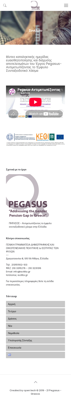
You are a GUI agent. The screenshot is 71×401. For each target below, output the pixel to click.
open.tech (30, 390)
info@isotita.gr (21, 271)
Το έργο (12, 311)
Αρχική (11, 304)
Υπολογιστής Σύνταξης (20, 340)
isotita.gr (23, 275)
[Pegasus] (35, 5)
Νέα (10, 326)
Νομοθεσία (13, 333)
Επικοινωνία (14, 347)
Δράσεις (12, 318)
